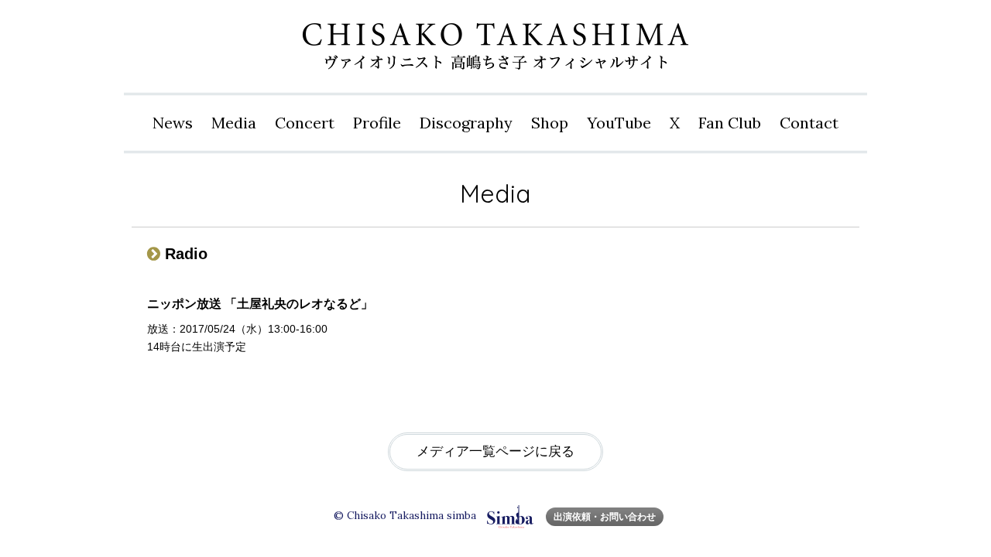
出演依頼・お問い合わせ (605, 516)
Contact (809, 122)
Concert (304, 122)
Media (233, 122)
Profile (377, 122)
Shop (549, 122)
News (173, 122)
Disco (466, 122)
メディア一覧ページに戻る (495, 451)
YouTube (619, 122)
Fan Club (729, 122)
